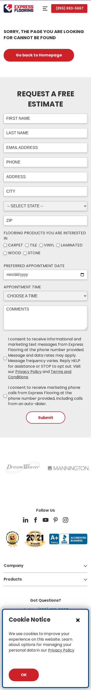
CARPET (15, 245)
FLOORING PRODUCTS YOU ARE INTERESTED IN (45, 235)
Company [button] (14, 565)
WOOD (14, 253)
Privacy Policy (28, 371)
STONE (34, 253)
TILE (33, 245)
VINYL (49, 245)
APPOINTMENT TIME (22, 287)
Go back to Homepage (39, 55)
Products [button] (13, 579)
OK (24, 675)
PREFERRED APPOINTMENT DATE (34, 266)
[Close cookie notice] (78, 620)
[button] (45, 8)
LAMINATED (72, 245)
